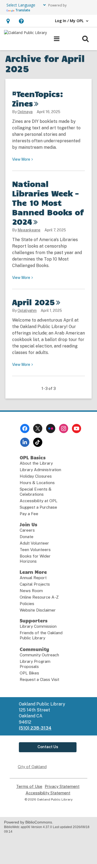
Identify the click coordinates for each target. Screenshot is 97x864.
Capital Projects (35, 584)
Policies (27, 603)
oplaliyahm (27, 310)
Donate (26, 536)
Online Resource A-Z (39, 597)
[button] (8, 21)
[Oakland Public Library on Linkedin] (24, 442)
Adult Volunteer (34, 543)
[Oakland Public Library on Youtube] (76, 428)
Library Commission (38, 626)
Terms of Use (29, 786)
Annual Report (33, 577)
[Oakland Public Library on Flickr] (50, 428)
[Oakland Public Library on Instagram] (63, 428)
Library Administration (40, 469)
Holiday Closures (36, 476)
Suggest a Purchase (38, 507)
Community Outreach (39, 655)
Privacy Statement (62, 786)
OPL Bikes (29, 673)
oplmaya (25, 112)
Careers (27, 530)
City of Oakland (32, 766)
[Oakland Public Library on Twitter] (37, 428)
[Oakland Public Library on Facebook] (24, 428)
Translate (22, 10)
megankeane (29, 230)
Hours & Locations (37, 482)
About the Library (36, 463)
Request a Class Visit (39, 679)
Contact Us (47, 747)
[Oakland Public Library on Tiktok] (37, 442)
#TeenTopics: (37, 98)
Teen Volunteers (35, 549)
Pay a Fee (29, 513)
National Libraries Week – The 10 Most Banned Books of (48, 202)
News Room (31, 590)
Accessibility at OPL (38, 500)
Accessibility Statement (48, 793)
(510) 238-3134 (35, 728)
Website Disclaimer (38, 610)
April (33, 302)
